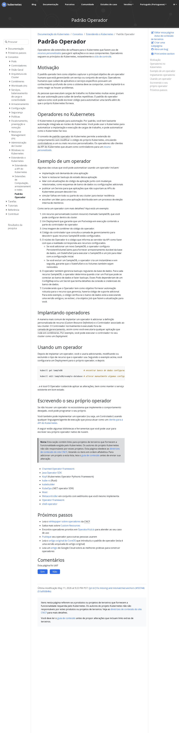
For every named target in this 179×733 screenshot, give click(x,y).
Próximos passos (158, 90)
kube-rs (46, 480)
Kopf (44, 476)
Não (55, 571)
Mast (44, 492)
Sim (42, 571)
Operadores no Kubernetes (157, 65)
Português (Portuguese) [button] (152, 4)
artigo (54, 547)
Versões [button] (128, 4)
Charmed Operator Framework (58, 468)
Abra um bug (161, 49)
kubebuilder (48, 484)
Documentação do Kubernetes (54, 34)
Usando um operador (160, 78)
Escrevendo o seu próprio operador (159, 84)
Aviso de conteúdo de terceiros (162, 37)
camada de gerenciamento (51, 329)
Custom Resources (70, 525)
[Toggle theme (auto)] (175, 4)
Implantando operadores (162, 74)
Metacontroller (50, 496)
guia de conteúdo (90, 455)
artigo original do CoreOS (62, 540)
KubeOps (47, 488)
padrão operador (61, 136)
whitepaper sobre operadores (65, 521)
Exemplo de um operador (162, 71)
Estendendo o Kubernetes (99, 34)
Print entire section (164, 53)
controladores (45, 143)
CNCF (87, 521)
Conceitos (78, 34)
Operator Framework (53, 500)
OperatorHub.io (86, 529)
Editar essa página (164, 32)
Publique (46, 536)
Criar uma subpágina (158, 44)
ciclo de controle (102, 56)
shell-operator (49, 503)
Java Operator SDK (52, 472)
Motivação (155, 59)
